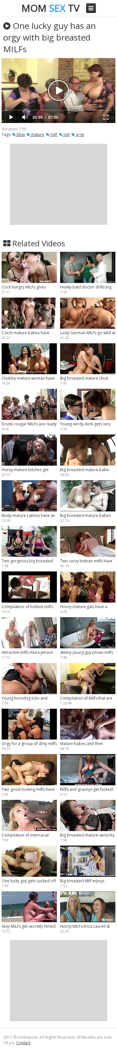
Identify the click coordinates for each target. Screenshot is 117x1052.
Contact (23, 1043)
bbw (20, 134)
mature (37, 134)
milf (53, 134)
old (66, 134)
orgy (79, 134)
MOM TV (50, 8)
